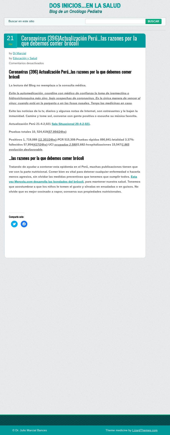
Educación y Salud (25, 58)
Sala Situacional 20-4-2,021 (71, 123)
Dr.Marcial (19, 53)
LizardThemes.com (145, 430)
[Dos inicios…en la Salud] (85, 12)
